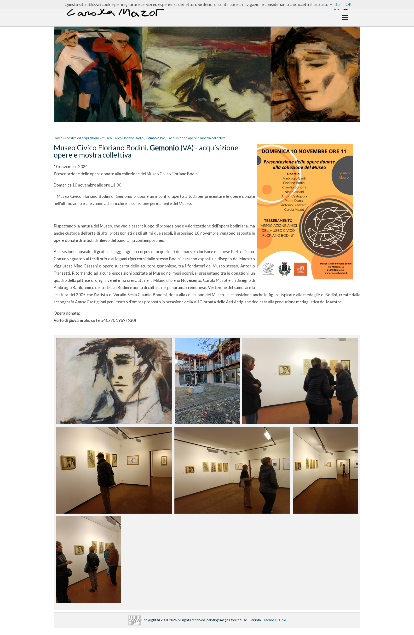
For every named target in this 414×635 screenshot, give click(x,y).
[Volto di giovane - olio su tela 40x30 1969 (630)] (114, 381)
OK (348, 4)
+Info (335, 4)
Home (58, 138)
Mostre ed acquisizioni (82, 138)
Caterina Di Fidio (274, 620)
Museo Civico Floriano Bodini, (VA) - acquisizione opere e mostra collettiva (163, 138)
